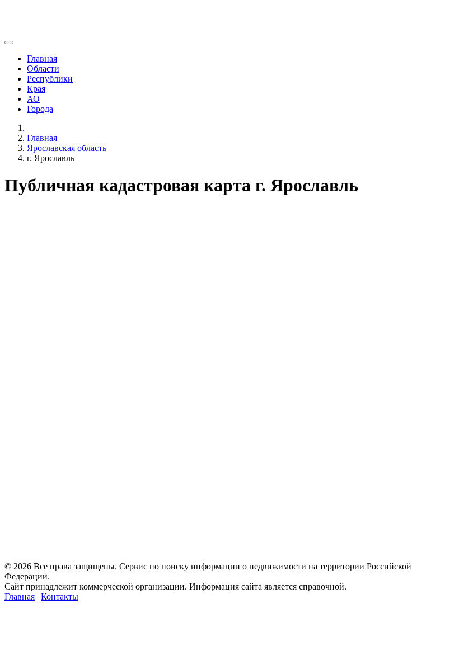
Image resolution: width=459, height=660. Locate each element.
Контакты (59, 596)
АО (33, 98)
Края (36, 88)
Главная (42, 58)
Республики (50, 78)
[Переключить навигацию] (8, 42)
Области (43, 68)
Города (40, 109)
